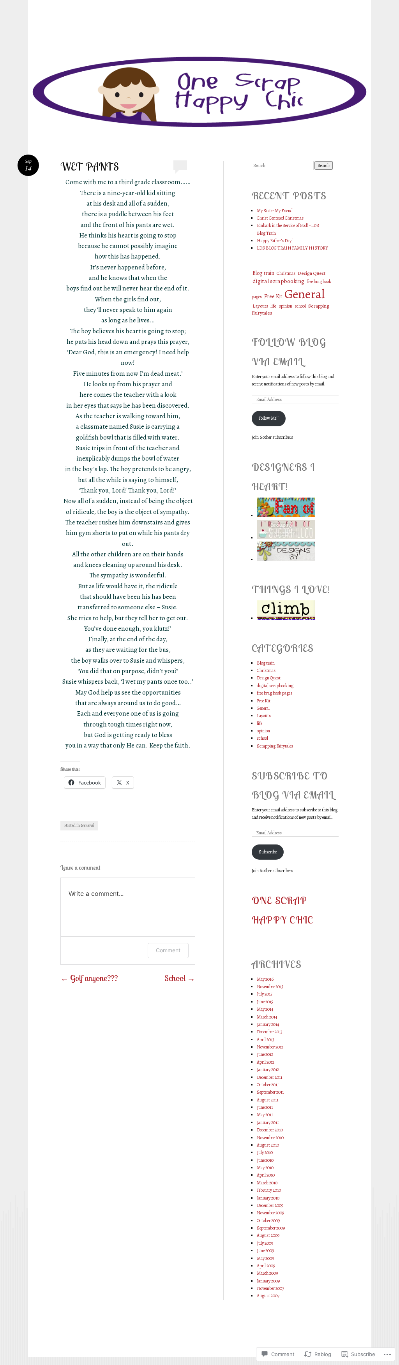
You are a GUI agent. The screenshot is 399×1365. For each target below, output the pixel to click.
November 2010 (270, 1138)
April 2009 (266, 1266)
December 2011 (269, 1077)
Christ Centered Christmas (280, 218)
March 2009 (267, 1273)
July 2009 (265, 1243)
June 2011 (265, 1107)
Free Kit (273, 296)
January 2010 (268, 1198)
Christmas (286, 273)
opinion (285, 306)
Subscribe (268, 852)
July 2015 (264, 994)
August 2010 (268, 1145)
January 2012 (268, 1069)
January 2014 (268, 1024)
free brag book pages (274, 693)
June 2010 (265, 1160)
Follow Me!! (269, 418)
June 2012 (265, 1054)
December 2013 (269, 1032)
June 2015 (265, 1002)
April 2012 (265, 1062)
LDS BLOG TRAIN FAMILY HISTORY (292, 248)
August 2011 (267, 1100)
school (300, 306)
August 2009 (268, 1235)
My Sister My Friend (275, 211)
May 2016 (265, 979)
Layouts (260, 306)
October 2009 (268, 1220)
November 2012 (270, 1047)
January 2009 (268, 1281)
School (179, 978)
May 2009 (265, 1258)
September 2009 (271, 1228)
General (87, 825)
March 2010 (267, 1183)
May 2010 (265, 1167)
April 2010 (266, 1175)
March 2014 (267, 1017)
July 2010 (265, 1152)
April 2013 (265, 1039)
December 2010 (270, 1130)
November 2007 (270, 1288)
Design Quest (311, 273)
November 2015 (270, 986)
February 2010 (269, 1190)
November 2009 (270, 1213)
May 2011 (265, 1115)
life (273, 306)
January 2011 (268, 1122)
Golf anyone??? (89, 978)
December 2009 (270, 1205)
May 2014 (265, 1009)
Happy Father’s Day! (275, 240)
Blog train (263, 273)
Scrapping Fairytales (275, 746)
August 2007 (268, 1296)
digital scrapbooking (278, 281)
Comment (168, 950)
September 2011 (270, 1092)
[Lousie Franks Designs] (286, 515)
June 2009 (265, 1250)
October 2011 (268, 1085)
